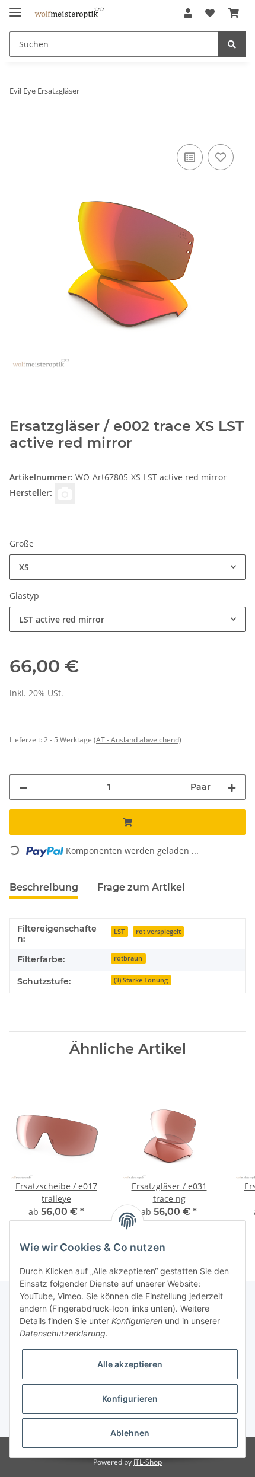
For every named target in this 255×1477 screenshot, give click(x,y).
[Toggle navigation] (15, 7)
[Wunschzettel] (210, 13)
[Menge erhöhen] (232, 787)
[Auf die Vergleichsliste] (190, 157)
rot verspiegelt (158, 931)
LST (119, 931)
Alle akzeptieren (129, 1364)
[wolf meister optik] (69, 13)
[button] (188, 13)
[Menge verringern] (23, 787)
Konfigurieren (130, 1398)
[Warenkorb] (234, 13)
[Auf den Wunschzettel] (221, 157)
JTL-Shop (147, 1462)
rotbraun (128, 958)
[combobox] (127, 567)
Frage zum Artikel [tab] (141, 887)
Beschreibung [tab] (43, 887)
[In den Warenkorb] (18, 128)
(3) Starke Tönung (141, 980)
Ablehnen (129, 1433)
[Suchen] (232, 44)
